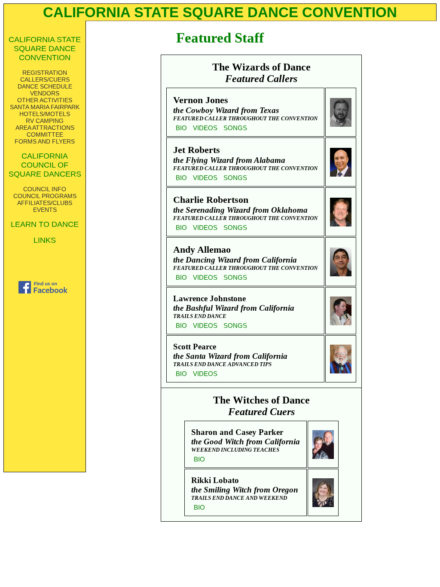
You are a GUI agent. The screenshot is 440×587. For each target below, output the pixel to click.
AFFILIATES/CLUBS (44, 202)
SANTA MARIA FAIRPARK (44, 107)
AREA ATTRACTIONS (44, 127)
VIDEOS (205, 127)
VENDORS (44, 93)
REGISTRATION (44, 72)
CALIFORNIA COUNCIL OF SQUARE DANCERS (45, 165)
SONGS (235, 127)
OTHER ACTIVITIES (44, 100)
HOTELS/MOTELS (44, 113)
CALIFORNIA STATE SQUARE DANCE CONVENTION (45, 48)
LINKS (45, 240)
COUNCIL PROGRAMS (44, 196)
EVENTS (45, 209)
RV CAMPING (45, 120)
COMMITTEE (45, 134)
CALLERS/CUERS (45, 79)
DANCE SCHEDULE (45, 86)
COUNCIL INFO (44, 189)
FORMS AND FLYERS (45, 141)
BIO (181, 127)
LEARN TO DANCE (45, 224)
